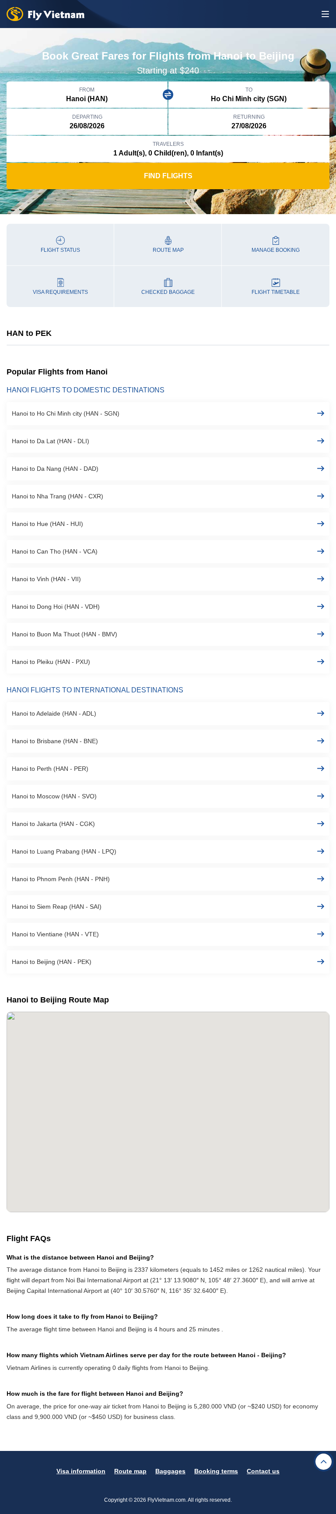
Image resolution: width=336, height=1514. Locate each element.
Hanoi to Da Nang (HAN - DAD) (55, 468)
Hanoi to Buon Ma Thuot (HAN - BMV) (64, 634)
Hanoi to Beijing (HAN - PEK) (51, 961)
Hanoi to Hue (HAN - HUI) (47, 523)
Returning (249, 117)
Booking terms (216, 1471)
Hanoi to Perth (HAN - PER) (50, 768)
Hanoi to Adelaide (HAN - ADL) (54, 713)
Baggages (170, 1471)
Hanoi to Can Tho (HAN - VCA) (55, 551)
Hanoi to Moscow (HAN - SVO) (54, 796)
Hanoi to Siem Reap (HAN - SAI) (57, 906)
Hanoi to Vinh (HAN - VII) (46, 578)
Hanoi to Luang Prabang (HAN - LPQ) (64, 851)
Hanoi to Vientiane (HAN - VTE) (55, 934)
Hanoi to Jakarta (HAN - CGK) (53, 823)
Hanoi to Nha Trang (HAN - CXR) (57, 496)
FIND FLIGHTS (168, 176)
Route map (130, 1471)
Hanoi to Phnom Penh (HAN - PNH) (61, 878)
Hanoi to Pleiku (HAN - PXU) (51, 661)
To (248, 90)
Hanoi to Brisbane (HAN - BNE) (55, 741)
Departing (87, 117)
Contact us (263, 1471)
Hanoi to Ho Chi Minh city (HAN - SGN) (65, 413)
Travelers (168, 144)
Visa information (80, 1471)
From (86, 90)
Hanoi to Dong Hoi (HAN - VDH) (56, 606)
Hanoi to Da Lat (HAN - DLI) (50, 441)
